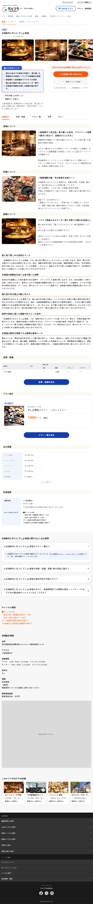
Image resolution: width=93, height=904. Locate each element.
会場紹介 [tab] (5, 116)
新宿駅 (44, 16)
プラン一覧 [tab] (36, 116)
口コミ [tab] (61, 116)
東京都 (10, 16)
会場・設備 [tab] (20, 116)
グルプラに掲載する (84, 2)
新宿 (36, 16)
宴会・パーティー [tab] (9, 21)
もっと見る (45, 482)
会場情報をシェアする (80, 88)
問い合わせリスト (66, 8)
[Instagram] (52, 893)
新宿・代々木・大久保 (24, 16)
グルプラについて (7, 862)
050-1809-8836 (61, 88)
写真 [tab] (49, 116)
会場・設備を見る (46, 381)
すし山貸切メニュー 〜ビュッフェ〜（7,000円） (67, 554)
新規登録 (88, 8)
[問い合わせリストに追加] (21, 790)
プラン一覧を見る (46, 435)
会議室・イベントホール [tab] (29, 21)
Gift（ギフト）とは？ (9, 868)
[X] (46, 893)
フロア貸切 (7, 372)
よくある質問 (6, 873)
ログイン (80, 8)
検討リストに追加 (73, 81)
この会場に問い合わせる (71, 74)
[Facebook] (41, 893)
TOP (3, 16)
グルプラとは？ (67, 2)
